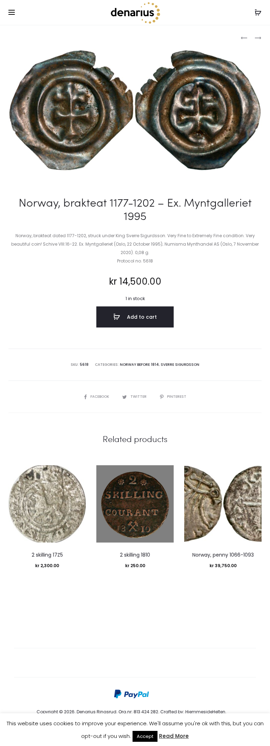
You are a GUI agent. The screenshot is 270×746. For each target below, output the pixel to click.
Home (14, 37)
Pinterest (176, 396)
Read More (174, 736)
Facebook (100, 396)
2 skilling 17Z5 (47, 554)
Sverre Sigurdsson (180, 364)
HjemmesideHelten (205, 712)
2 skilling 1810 (135, 554)
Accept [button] (145, 736)
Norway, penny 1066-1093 (223, 554)
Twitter (139, 396)
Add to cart (141, 316)
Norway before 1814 (48, 37)
